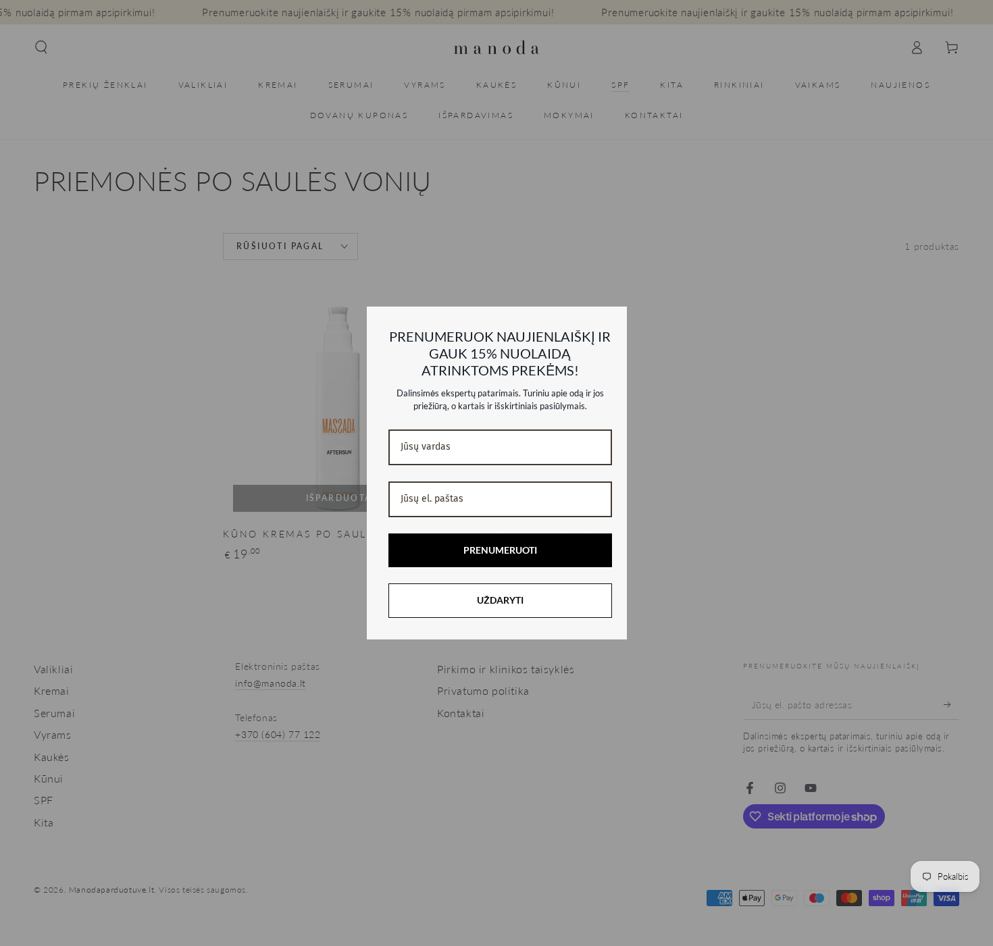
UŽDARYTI (500, 600)
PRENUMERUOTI (500, 550)
